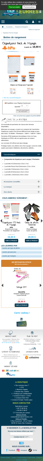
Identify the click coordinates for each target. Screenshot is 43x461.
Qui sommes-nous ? (22, 385)
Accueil (2, 27)
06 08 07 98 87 (22, 410)
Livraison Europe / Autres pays (22, 400)
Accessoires (9, 26)
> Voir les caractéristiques (11, 98)
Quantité (17, 107)
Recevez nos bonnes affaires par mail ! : (21, 431)
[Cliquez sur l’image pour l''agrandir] (12, 91)
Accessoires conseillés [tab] (12, 182)
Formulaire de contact (23, 413)
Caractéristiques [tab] (10, 154)
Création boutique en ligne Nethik (26, 457)
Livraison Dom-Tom (22, 398)
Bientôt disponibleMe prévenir (23, 111)
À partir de (11, 234)
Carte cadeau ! (22, 313)
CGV (22, 387)
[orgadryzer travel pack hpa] (22, 83)
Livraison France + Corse (22, 396)
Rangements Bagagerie (21, 26)
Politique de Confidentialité (23, 393)
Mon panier (39, 23)
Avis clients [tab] (8, 192)
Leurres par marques (9, 256)
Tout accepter (14, 7)
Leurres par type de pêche (11, 248)
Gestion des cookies (22, 391)
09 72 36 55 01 (6, 342)
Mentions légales (22, 389)
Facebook (12, 450)
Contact (13, 457)
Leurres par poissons (9, 252)
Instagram (24, 450)
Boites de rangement (34, 29)
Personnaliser (29, 7)
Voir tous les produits (21, 264)
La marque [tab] (8, 187)
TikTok (35, 450)
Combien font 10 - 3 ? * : (21, 437)
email (17, 342)
